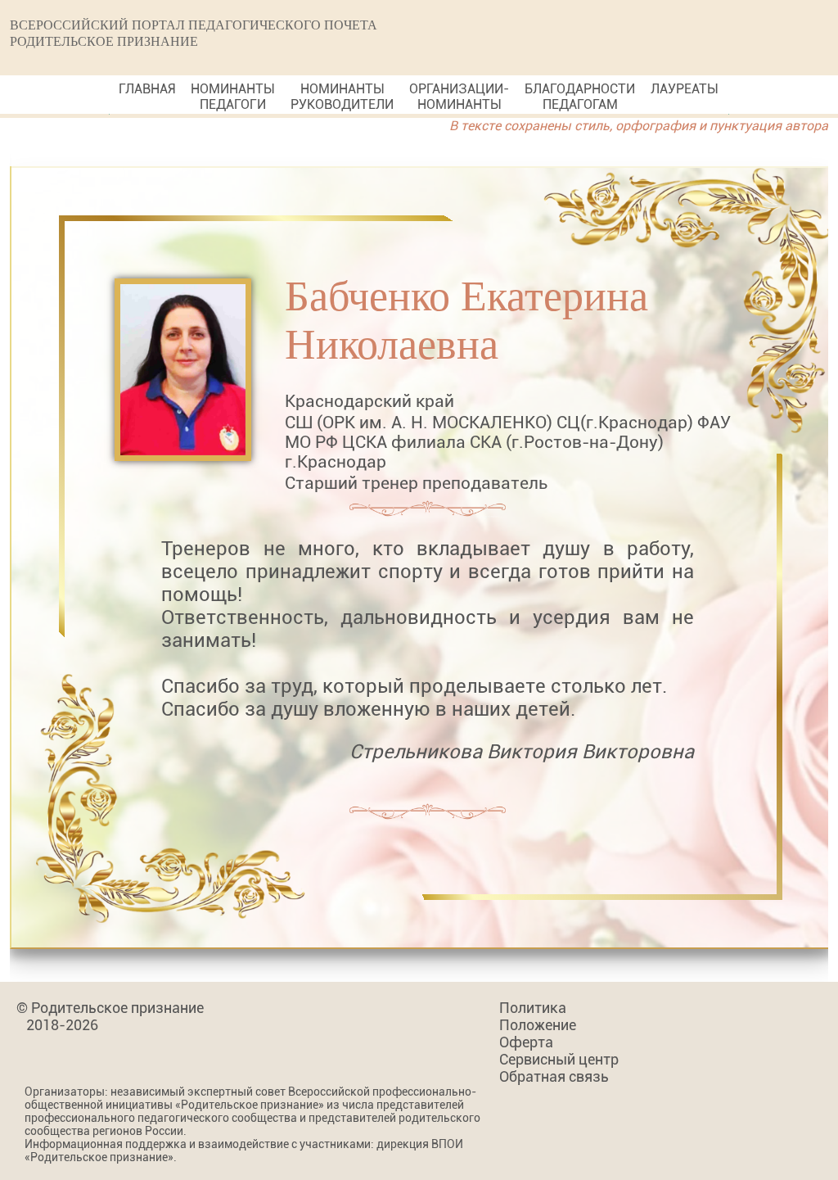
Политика (532, 1007)
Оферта (526, 1042)
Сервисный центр (559, 1059)
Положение (537, 1024)
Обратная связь (554, 1076)
